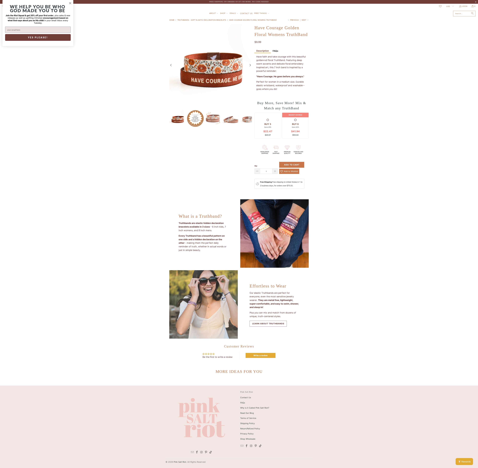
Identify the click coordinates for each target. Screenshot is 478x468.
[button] (213, 13)
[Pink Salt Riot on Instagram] (201, 452)
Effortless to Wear (268, 286)
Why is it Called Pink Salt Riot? (254, 408)
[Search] (472, 13)
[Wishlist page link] (440, 6)
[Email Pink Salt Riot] (192, 452)
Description (262, 51)
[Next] (250, 65)
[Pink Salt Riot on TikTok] (211, 452)
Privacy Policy (247, 433)
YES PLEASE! (38, 37)
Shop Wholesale (247, 439)
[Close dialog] (70, 3)
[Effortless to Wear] (203, 304)
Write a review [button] (260, 355)
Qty (255, 166)
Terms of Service (248, 418)
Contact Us (245, 397)
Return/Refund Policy (250, 428)
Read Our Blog (247, 413)
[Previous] (171, 65)
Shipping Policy (247, 423)
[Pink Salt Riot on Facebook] (197, 452)
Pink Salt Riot (180, 462)
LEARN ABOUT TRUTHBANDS (268, 323)
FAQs (275, 51)
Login (464, 6)
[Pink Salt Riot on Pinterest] (206, 452)
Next (304, 20)
